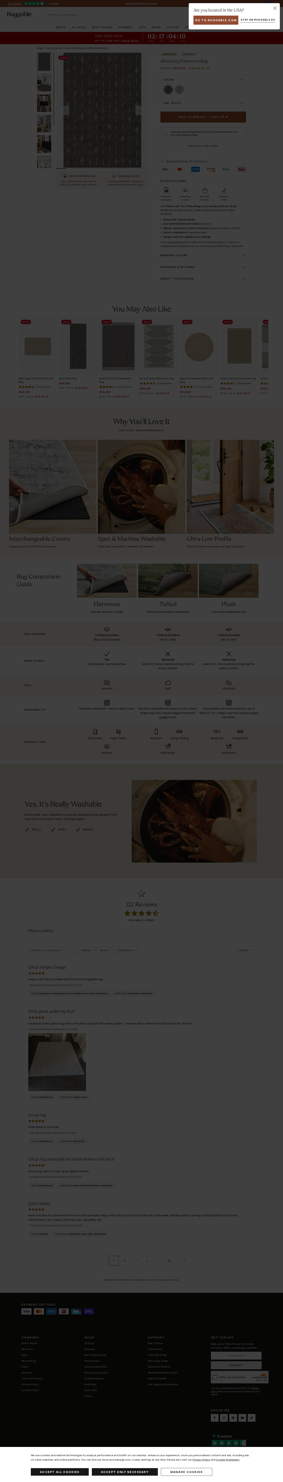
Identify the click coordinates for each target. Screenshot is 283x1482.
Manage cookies (186, 1472)
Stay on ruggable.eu (258, 19)
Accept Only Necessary (125, 1472)
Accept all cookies (60, 1472)
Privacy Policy (201, 1459)
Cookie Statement (227, 1459)
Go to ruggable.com (216, 20)
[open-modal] (275, 8)
